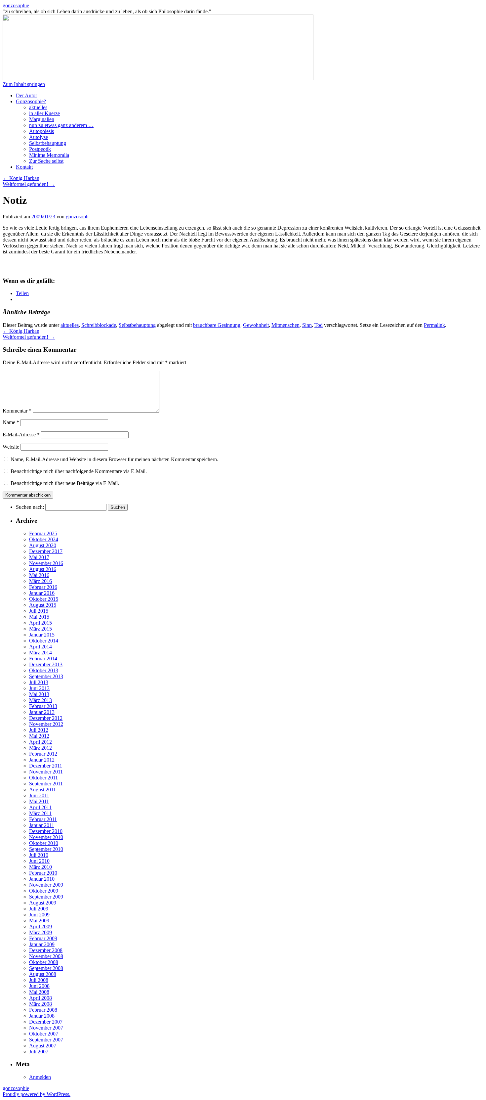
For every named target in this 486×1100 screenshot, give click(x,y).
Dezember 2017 (45, 551)
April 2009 (40, 926)
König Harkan (21, 178)
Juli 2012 (38, 730)
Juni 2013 (39, 688)
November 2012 (46, 724)
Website (11, 447)
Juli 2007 (38, 1051)
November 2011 (46, 771)
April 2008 (40, 998)
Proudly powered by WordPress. (36, 1094)
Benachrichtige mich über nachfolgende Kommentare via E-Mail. (79, 471)
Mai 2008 (39, 992)
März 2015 (40, 629)
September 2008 (46, 968)
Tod (318, 325)
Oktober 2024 (43, 539)
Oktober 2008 (43, 962)
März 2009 (40, 932)
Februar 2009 (43, 938)
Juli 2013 (38, 682)
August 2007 (42, 1045)
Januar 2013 (42, 712)
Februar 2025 (43, 533)
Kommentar (17, 411)
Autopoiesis (41, 131)
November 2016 (46, 563)
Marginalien (41, 119)
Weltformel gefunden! (29, 184)
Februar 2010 (43, 873)
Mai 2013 (39, 694)
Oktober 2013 (43, 670)
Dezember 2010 (45, 831)
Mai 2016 (39, 575)
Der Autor (26, 95)
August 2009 (42, 902)
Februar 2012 (43, 754)
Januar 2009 (42, 944)
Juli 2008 (38, 980)
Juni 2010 (39, 861)
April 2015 (40, 623)
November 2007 (46, 1028)
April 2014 (40, 646)
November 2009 (46, 885)
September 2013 (46, 676)
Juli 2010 (38, 855)
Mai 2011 (39, 801)
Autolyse (38, 137)
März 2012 (40, 748)
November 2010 (46, 837)
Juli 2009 (38, 908)
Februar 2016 (43, 587)
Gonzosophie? (31, 101)
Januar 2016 (42, 593)
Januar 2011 (41, 825)
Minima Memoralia (49, 155)
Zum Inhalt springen (24, 84)
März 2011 (40, 813)
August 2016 (42, 569)
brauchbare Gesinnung (216, 325)
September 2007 (46, 1039)
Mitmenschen (285, 325)
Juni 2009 (39, 914)
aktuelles (38, 107)
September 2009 (46, 897)
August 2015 (42, 605)
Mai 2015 (39, 617)
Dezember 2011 (45, 766)
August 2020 (42, 545)
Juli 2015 (38, 611)
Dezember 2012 (45, 718)
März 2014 (40, 652)
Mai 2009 (39, 920)
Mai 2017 (39, 557)
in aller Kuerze (44, 113)
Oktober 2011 (43, 777)
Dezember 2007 (45, 1022)
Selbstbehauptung (47, 143)
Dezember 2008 (45, 950)
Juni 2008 (39, 986)
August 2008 (42, 974)
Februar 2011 (43, 819)
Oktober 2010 (43, 843)
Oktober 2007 (43, 1033)
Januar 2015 (42, 635)
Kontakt (24, 167)
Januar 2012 (42, 760)
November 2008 (46, 956)
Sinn (307, 325)
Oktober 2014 (43, 640)
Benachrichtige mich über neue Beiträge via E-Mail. (65, 483)
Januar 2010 (42, 879)
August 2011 (42, 789)
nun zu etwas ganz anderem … (61, 125)
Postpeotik (40, 149)
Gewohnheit (256, 325)
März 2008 (40, 1004)
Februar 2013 (43, 706)
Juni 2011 (39, 795)
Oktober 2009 (43, 891)
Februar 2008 (43, 1010)
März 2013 (40, 700)
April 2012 (40, 742)
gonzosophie (16, 5)
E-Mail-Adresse (21, 434)
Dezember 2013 (45, 664)
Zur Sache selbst (46, 161)
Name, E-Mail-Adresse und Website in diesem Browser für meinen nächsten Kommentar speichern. (114, 459)
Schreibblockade (98, 325)
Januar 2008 (42, 1016)
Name (11, 422)
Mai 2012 (39, 736)
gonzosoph (77, 216)
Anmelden (40, 1077)
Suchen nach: (30, 507)
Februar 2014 (43, 658)
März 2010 (40, 867)
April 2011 (40, 807)
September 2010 (46, 849)
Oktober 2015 (43, 599)
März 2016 (40, 581)
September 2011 (46, 783)
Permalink (434, 325)
